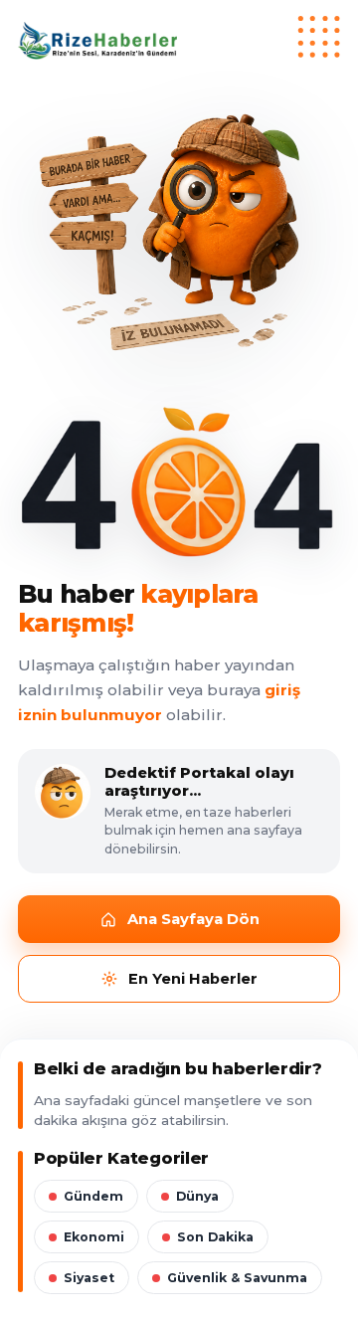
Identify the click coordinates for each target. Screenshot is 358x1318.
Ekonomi (94, 1236)
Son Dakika (215, 1236)
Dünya (197, 1196)
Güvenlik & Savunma (237, 1277)
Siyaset (89, 1277)
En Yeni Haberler (193, 979)
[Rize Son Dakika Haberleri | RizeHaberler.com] (179, 41)
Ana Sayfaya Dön (193, 919)
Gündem (93, 1196)
